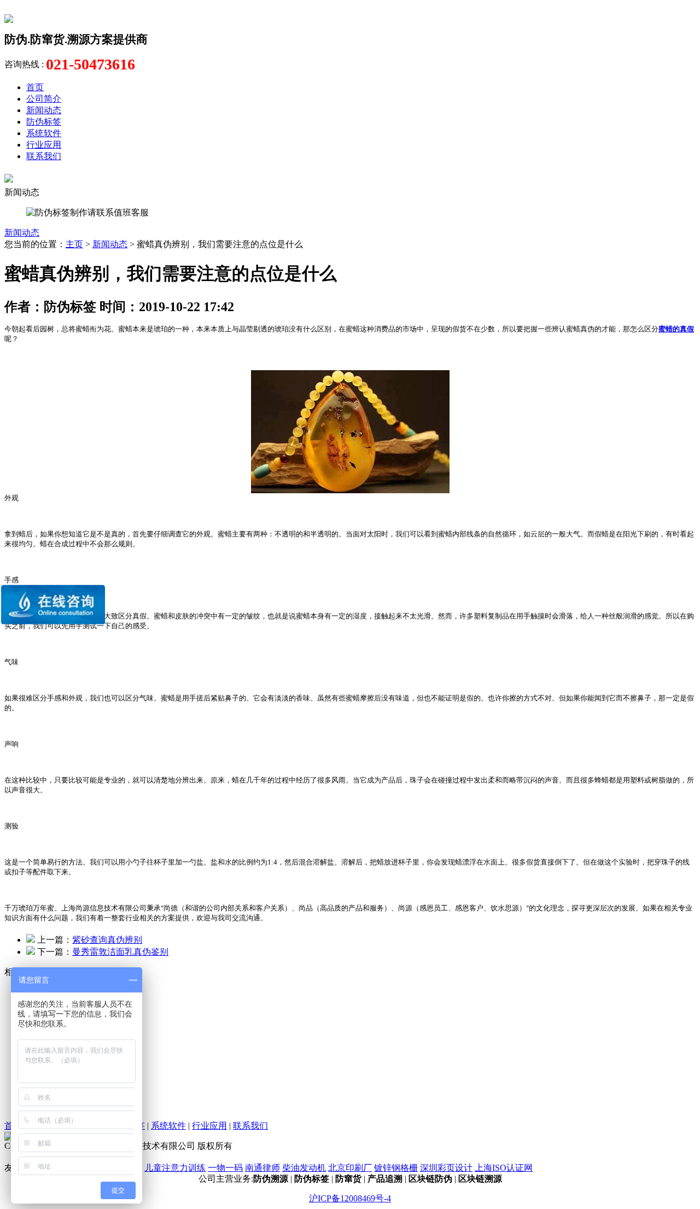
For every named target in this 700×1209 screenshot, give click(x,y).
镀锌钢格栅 (396, 1167)
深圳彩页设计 (446, 1167)
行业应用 (43, 144)
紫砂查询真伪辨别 (107, 939)
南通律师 (262, 1167)
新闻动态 (43, 110)
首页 (35, 87)
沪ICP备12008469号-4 (350, 1198)
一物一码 (225, 1167)
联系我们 (43, 156)
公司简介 (43, 98)
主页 (74, 244)
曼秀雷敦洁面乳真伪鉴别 (120, 951)
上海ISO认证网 (504, 1167)
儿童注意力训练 (175, 1167)
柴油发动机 (304, 1167)
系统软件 (43, 133)
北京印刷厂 (350, 1167)
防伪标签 (43, 121)
